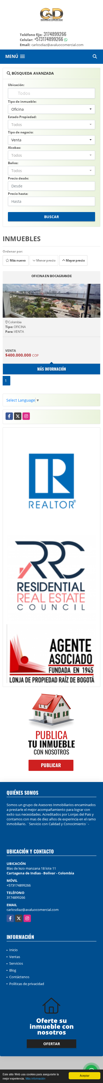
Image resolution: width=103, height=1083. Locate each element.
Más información (35, 1078)
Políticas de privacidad (26, 983)
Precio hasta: (18, 193)
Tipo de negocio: (20, 132)
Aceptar (84, 1075)
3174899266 (55, 33)
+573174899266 (48, 38)
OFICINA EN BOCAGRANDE (51, 276)
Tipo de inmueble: (22, 101)
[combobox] (51, 109)
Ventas (14, 956)
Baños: (13, 163)
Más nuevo (17, 260)
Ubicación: (16, 85)
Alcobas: (14, 147)
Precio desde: (18, 178)
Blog (12, 970)
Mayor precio (75, 260)
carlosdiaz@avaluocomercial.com (33, 909)
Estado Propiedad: (22, 117)
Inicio (13, 949)
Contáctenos (19, 976)
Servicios (16, 963)
